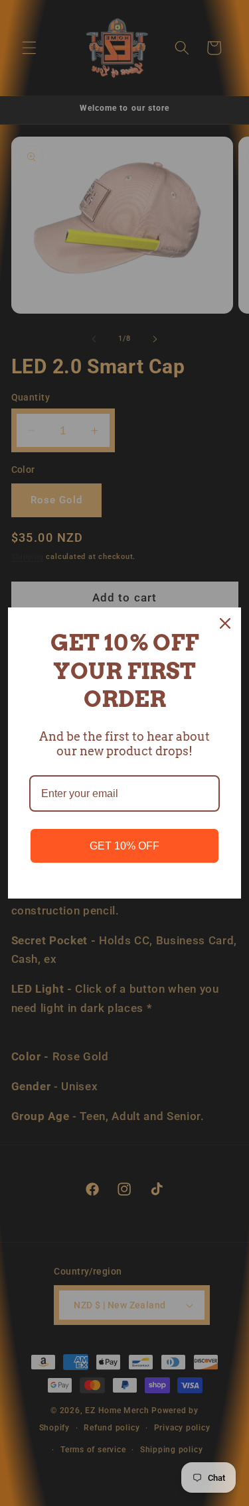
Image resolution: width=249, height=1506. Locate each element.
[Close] (225, 623)
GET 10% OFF (124, 845)
